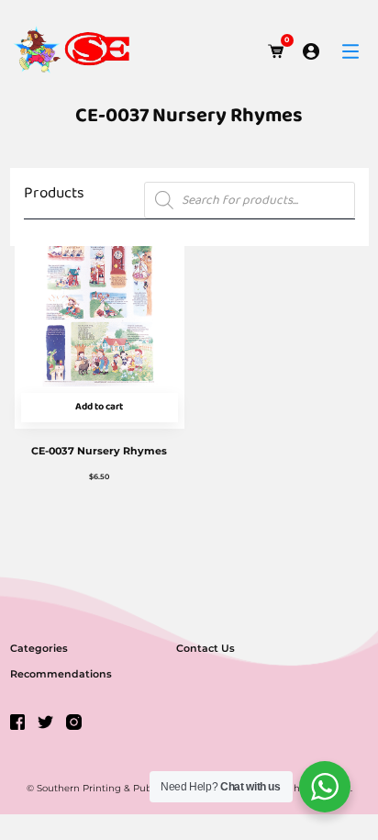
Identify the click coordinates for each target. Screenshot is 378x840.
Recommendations (61, 673)
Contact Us (205, 648)
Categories (39, 648)
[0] (276, 51)
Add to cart (99, 407)
